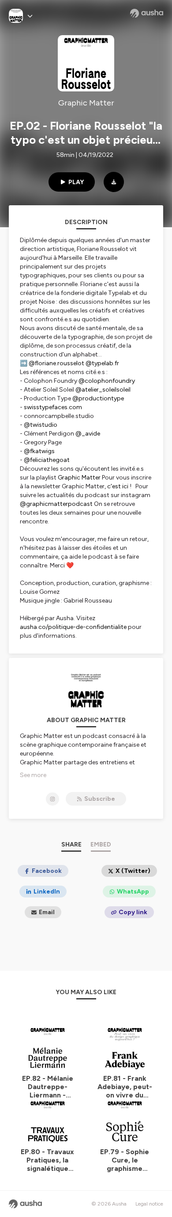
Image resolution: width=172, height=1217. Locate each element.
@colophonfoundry (107, 381)
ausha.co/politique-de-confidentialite (73, 627)
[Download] (114, 182)
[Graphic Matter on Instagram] (52, 799)
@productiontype (98, 398)
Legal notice (149, 1204)
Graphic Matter (79, 477)
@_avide (87, 433)
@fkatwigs (39, 451)
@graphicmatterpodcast (56, 504)
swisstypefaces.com (53, 407)
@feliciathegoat (47, 460)
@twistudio (40, 425)
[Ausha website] (146, 13)
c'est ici (117, 486)
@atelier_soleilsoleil (103, 389)
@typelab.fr (103, 363)
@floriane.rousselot (56, 363)
